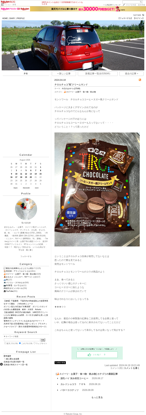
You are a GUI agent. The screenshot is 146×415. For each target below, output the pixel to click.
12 (26, 174)
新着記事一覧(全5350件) (97, 73)
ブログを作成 (131, 5)
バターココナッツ (69, 390)
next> (37, 188)
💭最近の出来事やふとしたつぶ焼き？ (20, 268)
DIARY (12, 18)
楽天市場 (141, 5)
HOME (5, 18)
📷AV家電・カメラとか (13, 285)
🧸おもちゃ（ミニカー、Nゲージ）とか (20, 277)
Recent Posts (26, 296)
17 (16, 177)
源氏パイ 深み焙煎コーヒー (74, 378)
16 (11, 177)
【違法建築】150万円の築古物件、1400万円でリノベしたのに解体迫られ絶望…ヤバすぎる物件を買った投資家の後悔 (26, 315)
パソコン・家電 (10, 5)
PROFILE (21, 18)
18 (21, 177)
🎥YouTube (8, 291)
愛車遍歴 (7, 356)
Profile (26, 193)
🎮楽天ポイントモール (13, 288)
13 (31, 174)
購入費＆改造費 (12, 359)
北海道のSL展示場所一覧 (14, 362)
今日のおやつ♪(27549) (71, 88)
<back (15, 188)
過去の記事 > (131, 73)
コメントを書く (132, 368)
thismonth (26, 188)
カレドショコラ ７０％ (73, 384)
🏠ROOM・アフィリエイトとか (17, 271)
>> (111, 5)
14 (36, 174)
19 (26, 177)
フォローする (26, 256)
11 (21, 174)
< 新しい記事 (64, 73)
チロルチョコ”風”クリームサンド (71, 84)
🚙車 (6, 280)
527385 (137, 15)
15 (40, 174)
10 (16, 174)
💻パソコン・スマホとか (14, 282)
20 (31, 177)
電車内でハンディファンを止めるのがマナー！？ (24, 321)
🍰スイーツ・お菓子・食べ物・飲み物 (20, 274)
